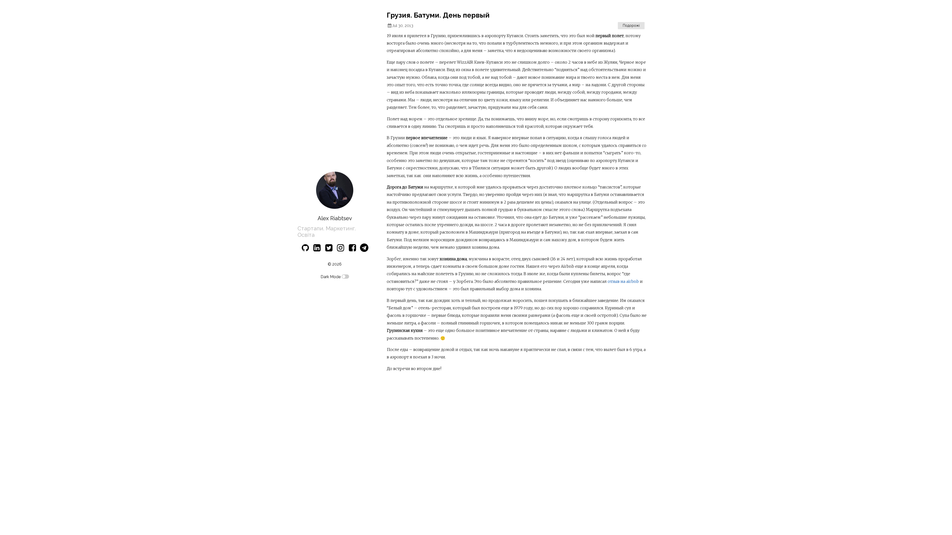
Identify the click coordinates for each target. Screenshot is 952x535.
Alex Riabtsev (335, 218)
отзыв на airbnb (623, 281)
